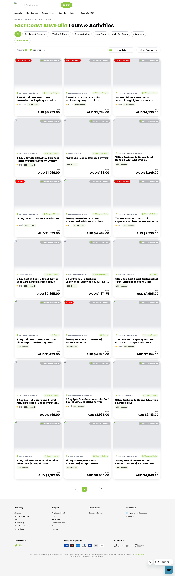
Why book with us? (58, 513)
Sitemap (55, 529)
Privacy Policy (19, 523)
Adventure (138, 34)
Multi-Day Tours (120, 34)
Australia (18, 13)
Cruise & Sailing (82, 34)
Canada (62, 13)
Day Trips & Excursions (35, 34)
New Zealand (32, 13)
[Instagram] (20, 545)
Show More (22, 40)
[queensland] (139, 545)
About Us (17, 513)
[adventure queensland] (127, 545)
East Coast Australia (43, 19)
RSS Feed (55, 526)
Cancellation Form (58, 523)
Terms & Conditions (21, 516)
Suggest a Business (96, 513)
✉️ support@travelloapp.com (136, 513)
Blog (16, 519)
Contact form (131, 516)
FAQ (53, 516)
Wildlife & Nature (60, 34)
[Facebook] (16, 545)
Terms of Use (19, 529)
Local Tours (100, 34)
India (72, 13)
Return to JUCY (87, 13)
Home (17, 19)
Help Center (56, 519)
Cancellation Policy (21, 526)
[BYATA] (116, 545)
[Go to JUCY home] (18, 5)
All (18, 34)
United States (48, 13)
